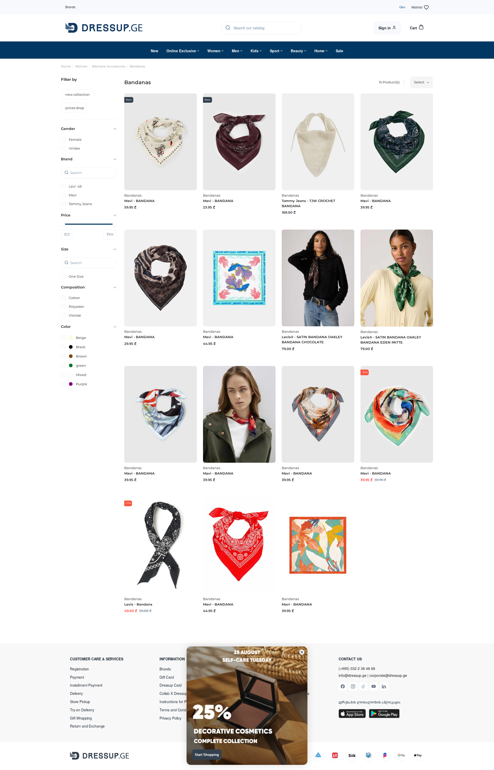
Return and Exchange (87, 726)
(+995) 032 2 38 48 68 (357, 668)
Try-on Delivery (82, 709)
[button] (103, 659)
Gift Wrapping (81, 718)
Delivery (76, 693)
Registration (79, 668)
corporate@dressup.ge (388, 675)
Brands (70, 7)
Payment (77, 677)
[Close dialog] (301, 652)
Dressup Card (171, 685)
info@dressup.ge (352, 675)
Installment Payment (86, 685)
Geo (402, 7)
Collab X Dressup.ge (176, 693)
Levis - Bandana (138, 604)
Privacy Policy (170, 718)
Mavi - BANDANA (139, 201)
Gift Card (167, 677)
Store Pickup (80, 701)
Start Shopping (207, 755)
